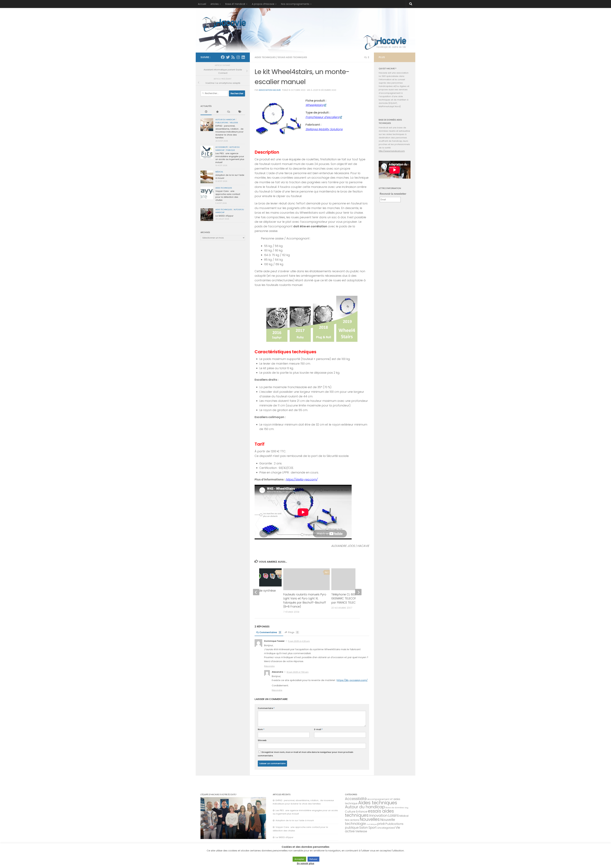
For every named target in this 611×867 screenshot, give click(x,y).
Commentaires (270, 632)
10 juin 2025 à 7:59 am (298, 672)
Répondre (269, 666)
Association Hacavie (270, 90)
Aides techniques (265, 57)
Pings (293, 632)
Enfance (361, 812)
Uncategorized (386, 827)
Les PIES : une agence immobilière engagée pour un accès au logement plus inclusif (229, 158)
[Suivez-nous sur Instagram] (238, 57)
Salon (363, 827)
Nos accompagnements (295, 4)
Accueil (202, 4)
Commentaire (266, 708)
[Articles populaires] (217, 112)
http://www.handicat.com (392, 151)
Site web (262, 740)
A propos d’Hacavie (263, 4)
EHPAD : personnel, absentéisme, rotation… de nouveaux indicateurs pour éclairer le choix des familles (229, 131)
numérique (372, 824)
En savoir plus (305, 863)
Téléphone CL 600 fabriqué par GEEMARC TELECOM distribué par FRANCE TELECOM (352, 598)
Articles (215, 4)
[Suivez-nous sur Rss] (233, 57)
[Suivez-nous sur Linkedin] (243, 57)
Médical (219, 172)
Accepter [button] (299, 859)
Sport (373, 827)
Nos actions (352, 820)
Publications (221, 122)
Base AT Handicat (235, 4)
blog (406, 808)
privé (381, 823)
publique (230, 150)
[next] (358, 592)
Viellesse (234, 122)
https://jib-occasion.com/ (352, 680)
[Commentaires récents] (228, 112)
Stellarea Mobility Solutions (324, 129)
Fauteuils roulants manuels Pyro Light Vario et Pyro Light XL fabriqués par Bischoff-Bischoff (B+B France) (304, 601)
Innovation (378, 815)
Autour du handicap (225, 119)
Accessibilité (221, 147)
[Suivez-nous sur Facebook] (223, 57)
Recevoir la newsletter (393, 193)
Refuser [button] (313, 859)
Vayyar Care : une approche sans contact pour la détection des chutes (227, 195)
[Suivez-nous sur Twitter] (228, 57)
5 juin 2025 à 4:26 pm (299, 641)
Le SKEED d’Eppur (224, 215)
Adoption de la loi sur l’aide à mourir (229, 176)
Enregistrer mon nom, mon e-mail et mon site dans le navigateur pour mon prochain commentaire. (305, 754)
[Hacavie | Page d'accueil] (224, 23)
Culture (350, 812)
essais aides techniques (292, 57)
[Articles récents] (206, 112)
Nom (261, 729)
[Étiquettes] (239, 112)
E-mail (318, 729)
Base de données (395, 807)
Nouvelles (370, 819)
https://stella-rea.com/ (301, 479)
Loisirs (393, 815)
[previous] (256, 592)
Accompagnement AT (380, 799)
